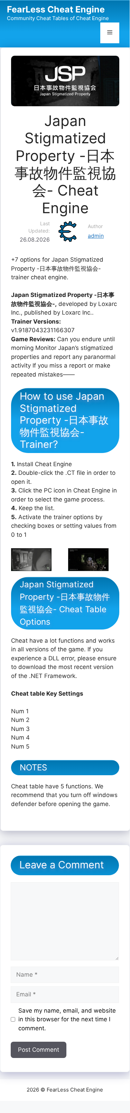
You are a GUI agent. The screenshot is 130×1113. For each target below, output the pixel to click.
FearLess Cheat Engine (56, 9)
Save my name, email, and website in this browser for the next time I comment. (67, 1019)
